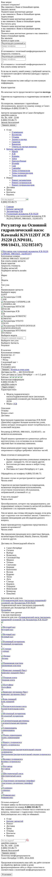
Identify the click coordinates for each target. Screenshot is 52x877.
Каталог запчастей (14, 149)
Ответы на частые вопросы (24, 146)
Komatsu (15, 156)
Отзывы (15, 137)
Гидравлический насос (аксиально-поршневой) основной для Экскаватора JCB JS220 (26, 618)
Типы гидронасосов (21, 170)
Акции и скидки (19, 139)
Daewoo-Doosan (19, 161)
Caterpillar (16, 168)
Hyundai (15, 163)
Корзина (10, 194)
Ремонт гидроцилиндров (23, 185)
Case (14, 166)
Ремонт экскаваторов (21, 180)
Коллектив (16, 134)
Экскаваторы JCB (14, 211)
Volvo (14, 158)
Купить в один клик (20, 369)
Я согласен (6, 875)
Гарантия (16, 142)
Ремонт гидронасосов (21, 182)
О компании (17, 132)
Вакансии (16, 144)
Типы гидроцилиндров (22, 173)
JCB (13, 154)
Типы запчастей (19, 175)
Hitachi (15, 151)
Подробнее (6, 610)
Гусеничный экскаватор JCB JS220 (22, 214)
